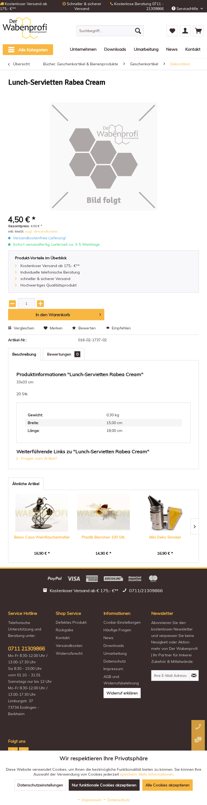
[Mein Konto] (185, 30)
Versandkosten (69, 645)
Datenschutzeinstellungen (40, 785)
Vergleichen (23, 328)
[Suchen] (138, 30)
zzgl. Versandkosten (41, 231)
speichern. (129, 774)
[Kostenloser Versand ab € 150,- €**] (81, 591)
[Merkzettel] (172, 30)
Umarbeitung (115, 653)
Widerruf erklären (122, 693)
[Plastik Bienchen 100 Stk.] (103, 513)
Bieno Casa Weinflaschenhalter (42, 537)
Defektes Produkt (71, 622)
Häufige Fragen (117, 629)
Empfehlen (121, 328)
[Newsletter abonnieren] (194, 675)
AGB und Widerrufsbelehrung (121, 679)
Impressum (113, 668)
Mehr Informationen (156, 774)
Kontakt (63, 637)
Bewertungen (62, 354)
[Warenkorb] (198, 30)
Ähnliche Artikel (25, 483)
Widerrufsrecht (69, 653)
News (108, 637)
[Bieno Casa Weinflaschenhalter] (41, 513)
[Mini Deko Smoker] (165, 513)
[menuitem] (110, 30)
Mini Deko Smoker (165, 537)
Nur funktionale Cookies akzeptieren (104, 785)
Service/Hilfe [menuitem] (187, 8)
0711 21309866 (26, 648)
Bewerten (87, 328)
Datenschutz (115, 661)
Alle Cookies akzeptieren (167, 785)
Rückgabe (64, 629)
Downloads (114, 645)
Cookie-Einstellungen (122, 622)
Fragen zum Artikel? (38, 458)
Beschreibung (24, 354)
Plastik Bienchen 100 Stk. (103, 537)
